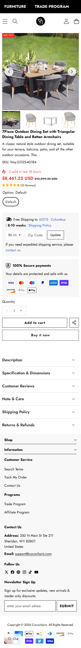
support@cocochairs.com (33, 553)
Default (11, 202)
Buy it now (40, 335)
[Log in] (66, 21)
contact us (13, 250)
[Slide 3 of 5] (50, 120)
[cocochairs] (40, 21)
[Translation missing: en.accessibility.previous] (9, 71)
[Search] (15, 21)
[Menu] (5, 21)
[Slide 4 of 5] (70, 120)
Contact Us (12, 485)
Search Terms (13, 469)
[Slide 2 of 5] (31, 120)
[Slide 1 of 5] (11, 120)
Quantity (8, 301)
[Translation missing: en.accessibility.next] (72, 71)
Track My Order (15, 477)
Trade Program (14, 503)
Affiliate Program (16, 512)
